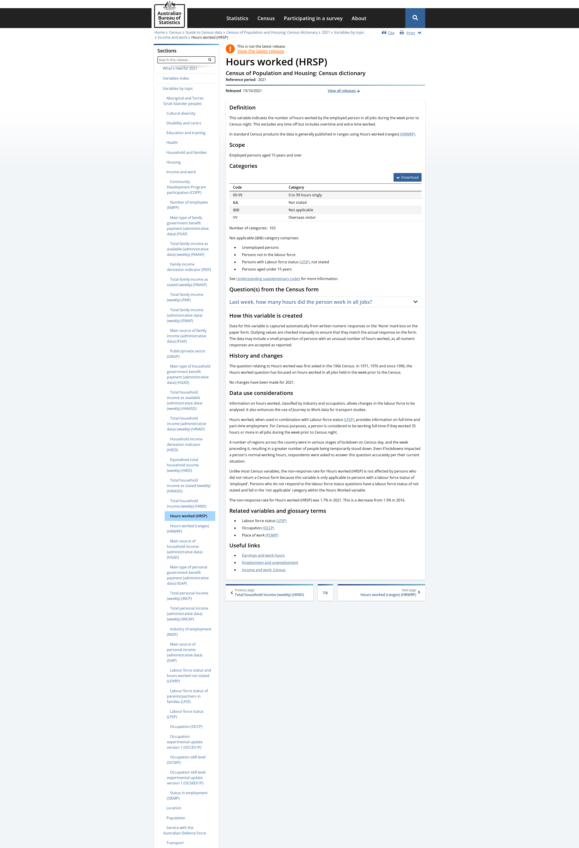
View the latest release (260, 51)
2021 (326, 32)
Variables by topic (349, 32)
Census (266, 18)
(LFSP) (304, 261)
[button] (415, 18)
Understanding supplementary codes (268, 278)
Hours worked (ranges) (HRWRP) (388, 592)
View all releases (342, 90)
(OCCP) (268, 527)
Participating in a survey (313, 18)
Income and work (172, 37)
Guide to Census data (204, 32)
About (359, 18)
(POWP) (272, 535)
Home (159, 32)
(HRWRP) (407, 134)
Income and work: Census (264, 569)
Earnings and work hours (263, 555)
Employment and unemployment (270, 562)
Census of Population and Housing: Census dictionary (272, 32)
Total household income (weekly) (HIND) (269, 592)
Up (325, 592)
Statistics (237, 18)
